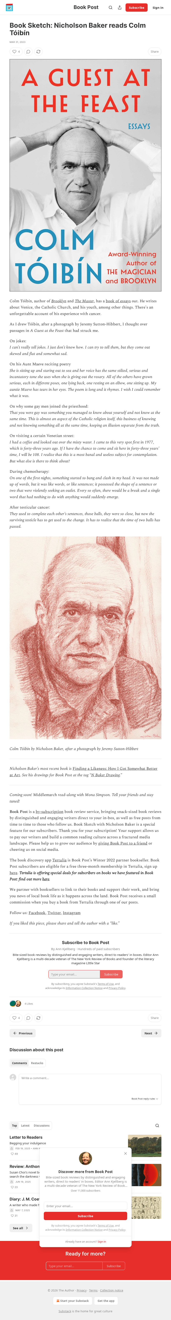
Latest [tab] (25, 1125)
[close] (125, 1153)
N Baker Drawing (105, 775)
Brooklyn (58, 301)
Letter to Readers (26, 1137)
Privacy (82, 1290)
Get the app (106, 1301)
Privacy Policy (117, 1230)
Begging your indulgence (28, 1143)
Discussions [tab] (41, 1125)
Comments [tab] (19, 1063)
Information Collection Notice (84, 1230)
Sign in (158, 7)
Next (148, 1033)
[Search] (110, 7)
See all (18, 1228)
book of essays (118, 301)
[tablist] (28, 1063)
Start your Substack (74, 1301)
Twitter (54, 913)
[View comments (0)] (28, 51)
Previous (25, 1033)
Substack (65, 1311)
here (13, 873)
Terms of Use (106, 1225)
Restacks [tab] (37, 1063)
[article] (85, 1146)
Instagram (71, 913)
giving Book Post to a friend (122, 843)
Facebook (37, 913)
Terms (93, 1290)
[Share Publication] (120, 7)
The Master (84, 301)
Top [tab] (14, 1125)
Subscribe (136, 7)
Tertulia (59, 860)
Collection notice (111, 1290)
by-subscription (49, 812)
